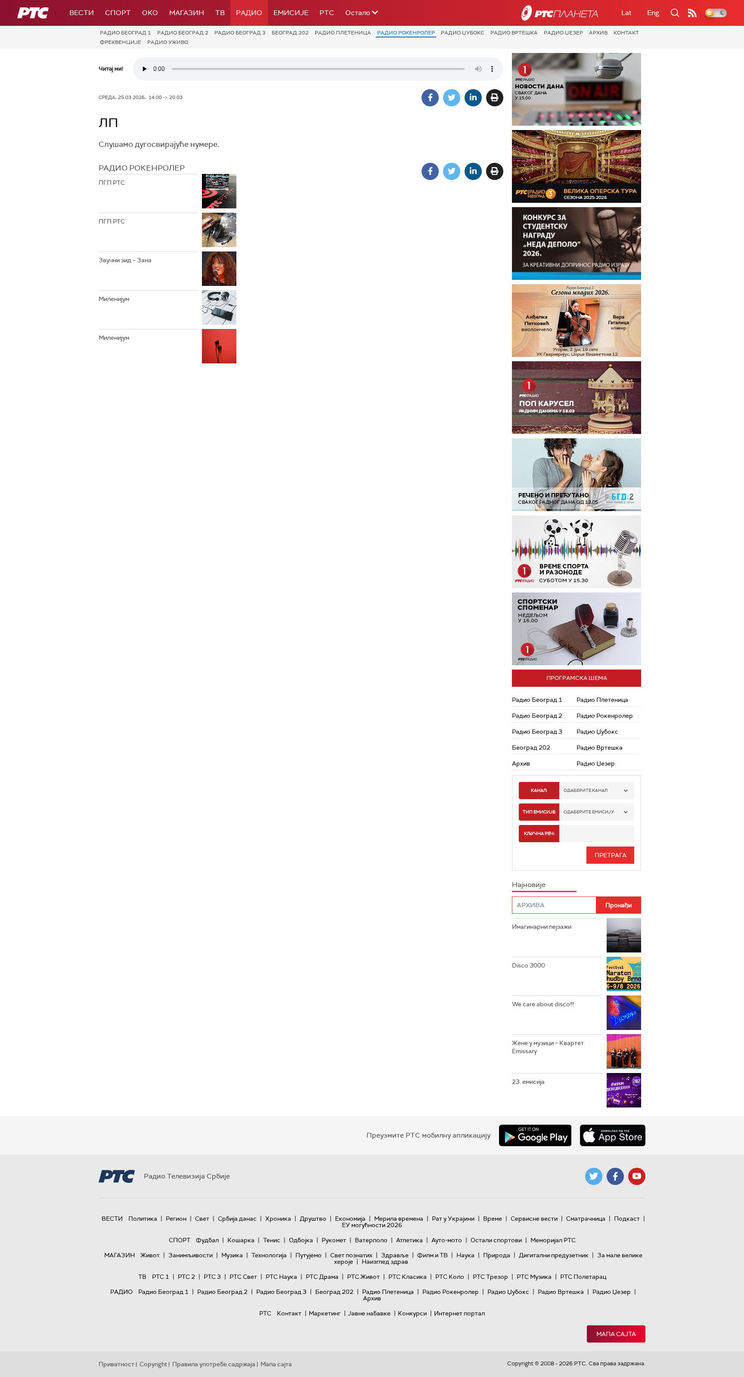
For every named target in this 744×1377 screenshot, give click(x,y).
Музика (232, 1255)
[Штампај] (494, 97)
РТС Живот (363, 1277)
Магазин (186, 12)
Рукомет (334, 1240)
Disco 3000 (528, 965)
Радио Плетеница (343, 32)
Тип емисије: (539, 812)
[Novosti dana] (576, 89)
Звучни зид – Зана (125, 260)
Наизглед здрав (385, 1261)
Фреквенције (120, 42)
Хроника (278, 1218)
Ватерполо (371, 1240)
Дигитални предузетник (554, 1255)
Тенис (271, 1240)
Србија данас (237, 1218)
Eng (653, 12)
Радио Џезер (563, 32)
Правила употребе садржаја (213, 1364)
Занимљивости (190, 1255)
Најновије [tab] (529, 884)
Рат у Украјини (453, 1218)
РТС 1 (160, 1277)
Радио (249, 12)
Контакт (626, 32)
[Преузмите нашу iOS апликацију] (612, 1135)
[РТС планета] (559, 13)
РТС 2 (186, 1277)
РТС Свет (243, 1277)
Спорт (118, 12)
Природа (496, 1255)
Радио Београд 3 (240, 32)
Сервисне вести (534, 1218)
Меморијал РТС (553, 1240)
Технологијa (269, 1255)
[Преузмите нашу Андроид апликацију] (535, 1135)
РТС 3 (212, 1277)
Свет (202, 1218)
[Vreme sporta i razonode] (576, 551)
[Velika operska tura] (576, 166)
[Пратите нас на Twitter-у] (593, 1176)
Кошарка (240, 1240)
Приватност (116, 1364)
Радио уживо (167, 42)
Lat (626, 12)
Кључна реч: (539, 833)
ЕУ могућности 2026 (372, 1225)
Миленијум (114, 299)
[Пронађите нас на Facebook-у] (615, 1176)
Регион (176, 1218)
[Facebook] (430, 97)
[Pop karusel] (576, 397)
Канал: (539, 790)
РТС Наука (281, 1277)
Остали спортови (496, 1240)
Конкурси (412, 1313)
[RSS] (692, 13)
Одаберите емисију (589, 812)
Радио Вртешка (514, 32)
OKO (150, 12)
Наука (465, 1255)
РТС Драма (322, 1277)
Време (492, 1218)
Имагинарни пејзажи (541, 926)
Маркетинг (325, 1313)
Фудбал (207, 1240)
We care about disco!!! (543, 1004)
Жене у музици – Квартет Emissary (548, 1047)
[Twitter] (451, 97)
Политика (142, 1218)
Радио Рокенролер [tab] (142, 168)
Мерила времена (398, 1218)
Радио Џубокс (462, 32)
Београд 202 (290, 32)
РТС (326, 12)
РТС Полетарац (583, 1277)
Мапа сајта (616, 1334)
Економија (350, 1218)
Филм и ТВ (432, 1255)
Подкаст (627, 1218)
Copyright (153, 1364)
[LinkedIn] (473, 97)
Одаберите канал (586, 790)
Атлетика (409, 1240)
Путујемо (308, 1255)
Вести (81, 12)
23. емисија (528, 1081)
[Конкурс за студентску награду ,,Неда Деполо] (576, 243)
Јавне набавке (369, 1313)
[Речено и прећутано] (576, 474)
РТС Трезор (490, 1277)
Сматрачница (585, 1218)
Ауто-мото (446, 1240)
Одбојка (301, 1240)
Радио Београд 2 (182, 32)
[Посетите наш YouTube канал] (636, 1176)
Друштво (313, 1218)
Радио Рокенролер (406, 32)
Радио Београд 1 (125, 32)
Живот (150, 1255)
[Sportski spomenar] (576, 628)
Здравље (395, 1255)
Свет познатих (351, 1255)
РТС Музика (534, 1277)
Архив (598, 32)
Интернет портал (459, 1313)
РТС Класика (407, 1277)
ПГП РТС (112, 182)
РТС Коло (449, 1277)
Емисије (290, 12)
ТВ (220, 12)
